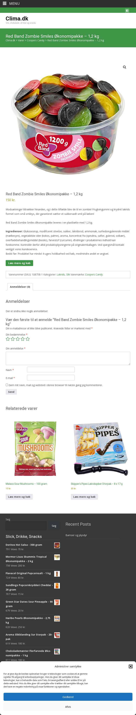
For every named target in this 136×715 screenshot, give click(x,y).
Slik (68, 274)
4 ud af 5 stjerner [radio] (23, 339)
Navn (10, 370)
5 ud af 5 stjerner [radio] (28, 339)
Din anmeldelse (16, 348)
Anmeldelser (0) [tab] (20, 286)
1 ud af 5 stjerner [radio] (8, 339)
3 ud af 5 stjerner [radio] (18, 339)
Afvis (68, 706)
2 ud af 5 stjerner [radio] (13, 339)
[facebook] (127, 11)
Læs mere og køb (19, 263)
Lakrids (61, 274)
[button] (130, 666)
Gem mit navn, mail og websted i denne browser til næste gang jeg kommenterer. (56, 385)
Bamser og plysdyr (76, 535)
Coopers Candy (94, 274)
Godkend (68, 697)
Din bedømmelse (16, 334)
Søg (8, 519)
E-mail (10, 378)
